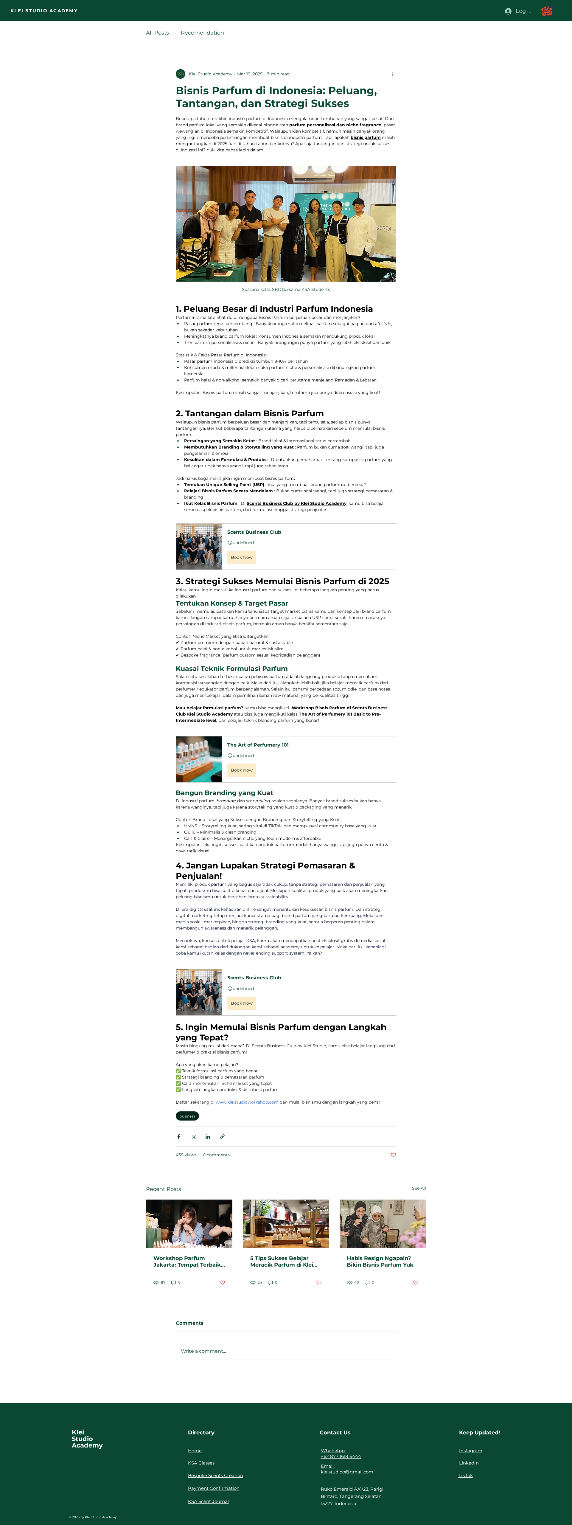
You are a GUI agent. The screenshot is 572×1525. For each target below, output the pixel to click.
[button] (547, 11)
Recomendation (202, 33)
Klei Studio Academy (87, 1438)
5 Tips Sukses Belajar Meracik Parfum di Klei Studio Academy (281, 1261)
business (187, 1115)
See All (419, 1188)
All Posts (157, 33)
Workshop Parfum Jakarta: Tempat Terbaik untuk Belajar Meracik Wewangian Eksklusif (187, 1261)
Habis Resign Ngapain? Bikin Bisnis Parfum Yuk (380, 1261)
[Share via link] (222, 1136)
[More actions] (392, 73)
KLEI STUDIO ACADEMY (44, 10)
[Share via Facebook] (178, 1136)
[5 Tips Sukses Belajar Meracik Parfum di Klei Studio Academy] (286, 1224)
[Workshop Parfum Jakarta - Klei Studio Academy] (189, 1224)
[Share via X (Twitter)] (193, 1136)
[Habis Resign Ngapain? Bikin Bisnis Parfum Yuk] (383, 1224)
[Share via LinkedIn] (208, 1136)
